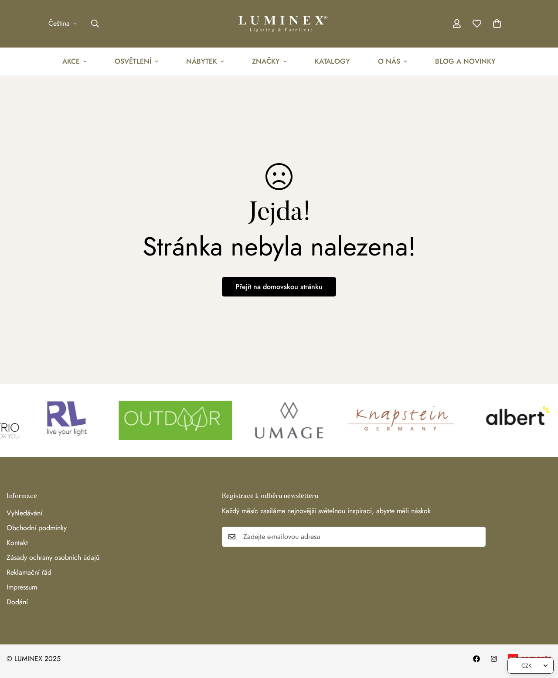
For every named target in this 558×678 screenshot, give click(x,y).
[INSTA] (493, 658)
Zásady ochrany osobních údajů (53, 557)
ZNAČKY (266, 61)
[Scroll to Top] (541, 630)
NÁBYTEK (201, 61)
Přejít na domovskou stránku (279, 287)
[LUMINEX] (279, 24)
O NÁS (389, 61)
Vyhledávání (24, 513)
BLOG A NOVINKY (465, 61)
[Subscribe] (476, 537)
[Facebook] (476, 658)
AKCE (71, 61)
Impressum (22, 587)
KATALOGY (332, 61)
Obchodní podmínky (37, 528)
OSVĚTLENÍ (133, 61)
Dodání (17, 602)
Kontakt (17, 543)
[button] (497, 24)
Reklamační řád (29, 572)
